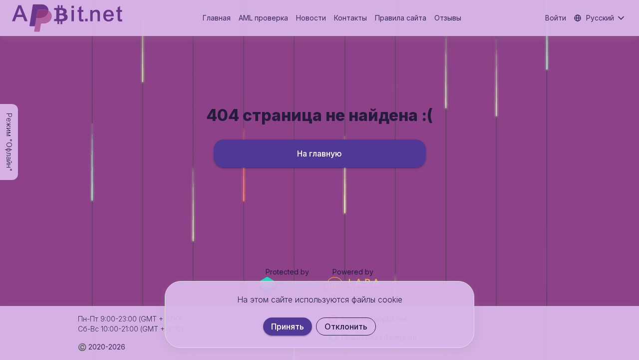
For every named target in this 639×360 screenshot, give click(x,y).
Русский (600, 18)
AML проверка (263, 18)
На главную (319, 153)
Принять (287, 327)
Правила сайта (400, 18)
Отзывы (447, 18)
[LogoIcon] (67, 18)
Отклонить (345, 327)
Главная (217, 18)
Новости (311, 18)
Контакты (350, 18)
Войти (555, 18)
